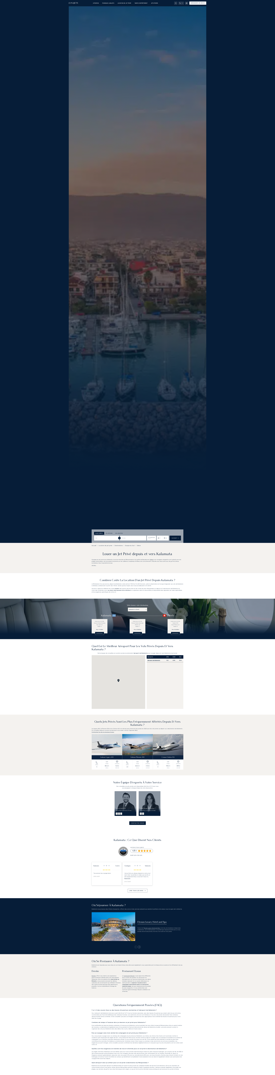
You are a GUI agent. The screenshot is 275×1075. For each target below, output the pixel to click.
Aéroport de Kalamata (154, 660)
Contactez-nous (137, 823)
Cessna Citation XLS (168, 757)
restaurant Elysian (129, 976)
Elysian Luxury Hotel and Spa (152, 928)
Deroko (94, 976)
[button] (181, 3)
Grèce (139, 545)
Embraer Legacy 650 (107, 757)
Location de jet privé (124, 3)
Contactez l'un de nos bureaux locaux (103, 732)
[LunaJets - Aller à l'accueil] (73, 3)
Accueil (94, 545)
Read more (127, 878)
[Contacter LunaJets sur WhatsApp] (186, 3)
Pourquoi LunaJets (108, 3)
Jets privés (154, 3)
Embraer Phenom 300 (137, 757)
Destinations (119, 545)
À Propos (96, 3)
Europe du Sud (129, 545)
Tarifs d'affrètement (141, 3)
